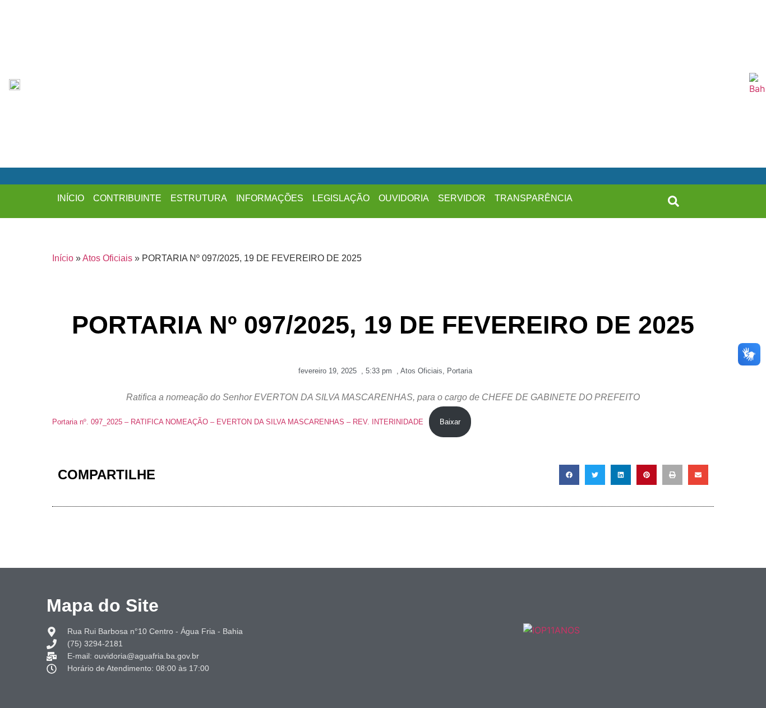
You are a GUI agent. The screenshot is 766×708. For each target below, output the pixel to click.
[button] (673, 201)
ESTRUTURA (198, 198)
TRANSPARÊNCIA (534, 198)
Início (62, 258)
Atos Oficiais (107, 258)
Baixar (450, 422)
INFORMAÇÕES (269, 198)
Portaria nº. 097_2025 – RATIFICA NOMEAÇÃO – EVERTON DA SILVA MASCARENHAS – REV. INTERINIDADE (237, 422)
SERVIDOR (462, 198)
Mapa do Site (103, 605)
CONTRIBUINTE (127, 198)
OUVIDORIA (404, 198)
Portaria (459, 371)
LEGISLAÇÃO (341, 198)
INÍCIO (70, 198)
